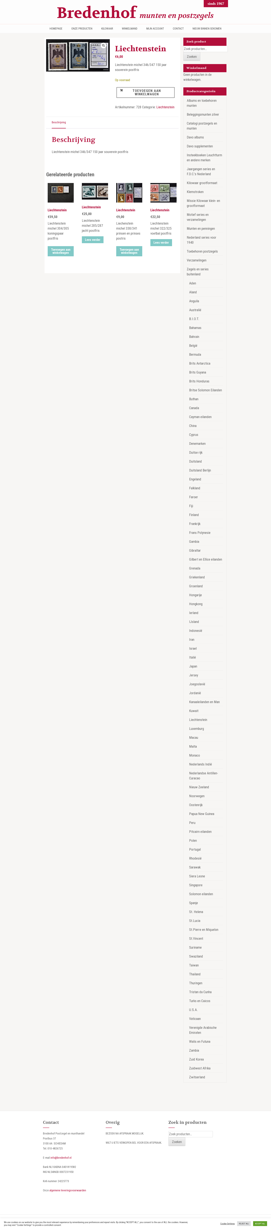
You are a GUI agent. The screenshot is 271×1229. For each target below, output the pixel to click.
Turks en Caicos (199, 1001)
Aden (192, 283)
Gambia (194, 542)
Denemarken (197, 444)
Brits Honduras (199, 381)
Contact (178, 28)
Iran (191, 640)
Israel (193, 648)
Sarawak (195, 867)
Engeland (195, 479)
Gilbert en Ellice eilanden (205, 559)
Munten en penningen (201, 229)
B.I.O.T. (194, 319)
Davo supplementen (200, 146)
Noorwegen (197, 796)
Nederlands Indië (200, 764)
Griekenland (197, 577)
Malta (193, 746)
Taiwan (194, 965)
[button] (103, 45)
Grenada (194, 568)
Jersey (193, 675)
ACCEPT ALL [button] (260, 1223)
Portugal (195, 849)
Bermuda (195, 354)
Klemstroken (195, 192)
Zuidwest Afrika (199, 1068)
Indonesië (195, 631)
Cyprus (193, 435)
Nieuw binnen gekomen (207, 28)
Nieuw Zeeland (199, 787)
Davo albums (195, 137)
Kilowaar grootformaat (202, 183)
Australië (195, 310)
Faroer (193, 497)
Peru (192, 823)
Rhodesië (195, 858)
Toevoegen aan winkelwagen (147, 92)
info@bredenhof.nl (61, 1157)
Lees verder (92, 240)
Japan (193, 666)
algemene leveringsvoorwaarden (67, 1190)
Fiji (191, 506)
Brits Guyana (197, 372)
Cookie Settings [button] (227, 1223)
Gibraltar (195, 550)
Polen (193, 841)
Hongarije (195, 595)
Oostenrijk (196, 805)
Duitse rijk (195, 452)
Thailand (195, 974)
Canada (194, 408)
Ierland (193, 613)
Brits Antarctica (199, 363)
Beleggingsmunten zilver (203, 114)
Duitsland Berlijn (200, 470)
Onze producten (81, 28)
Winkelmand (129, 28)
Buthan (193, 399)
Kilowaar (107, 28)
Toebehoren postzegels (202, 251)
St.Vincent (196, 939)
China (193, 426)
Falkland (194, 488)
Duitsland (195, 461)
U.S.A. (193, 1010)
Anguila (194, 301)
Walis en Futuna (199, 1041)
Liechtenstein (165, 107)
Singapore (195, 885)
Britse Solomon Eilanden (205, 390)
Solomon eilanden (201, 894)
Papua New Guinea (201, 814)
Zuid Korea (196, 1059)
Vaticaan (195, 1019)
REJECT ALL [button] (244, 1223)
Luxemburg (196, 729)
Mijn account (155, 28)
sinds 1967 (216, 4)
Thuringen (195, 983)
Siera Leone (197, 876)
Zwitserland (197, 1077)
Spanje (193, 903)
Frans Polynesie (199, 533)
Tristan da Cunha (200, 992)
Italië (192, 657)
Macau (193, 738)
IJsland (194, 622)
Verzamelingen (196, 260)
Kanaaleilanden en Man (204, 702)
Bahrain (194, 337)
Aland (193, 292)
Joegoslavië (197, 684)
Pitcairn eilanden (200, 832)
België (193, 346)
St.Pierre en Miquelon (203, 930)
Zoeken (192, 57)
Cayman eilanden (200, 417)
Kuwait (193, 711)
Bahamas (195, 328)
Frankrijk (194, 524)
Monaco (194, 755)
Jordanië (195, 693)
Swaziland (196, 956)
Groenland (196, 586)
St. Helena (196, 912)
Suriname (195, 947)
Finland (194, 515)
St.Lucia (194, 921)
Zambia (194, 1050)
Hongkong (195, 604)
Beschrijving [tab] (59, 122)
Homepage (56, 28)
